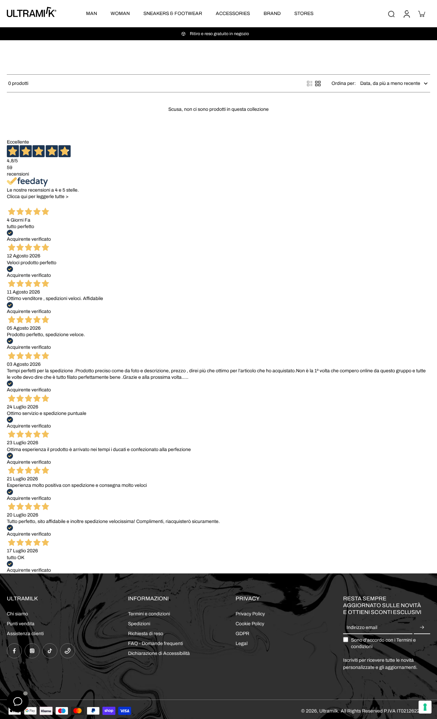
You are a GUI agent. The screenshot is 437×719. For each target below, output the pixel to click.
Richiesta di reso (145, 633)
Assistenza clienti (25, 633)
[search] (391, 13)
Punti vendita (20, 623)
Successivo (45, 203)
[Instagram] (32, 650)
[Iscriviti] (422, 627)
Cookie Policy (250, 623)
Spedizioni (139, 623)
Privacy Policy (250, 613)
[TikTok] (49, 650)
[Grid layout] (318, 83)
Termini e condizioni (149, 613)
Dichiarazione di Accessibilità (159, 653)
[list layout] (310, 83)
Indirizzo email (362, 627)
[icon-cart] (421, 13)
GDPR (242, 633)
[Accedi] (406, 13)
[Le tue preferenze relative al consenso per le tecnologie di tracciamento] (425, 707)
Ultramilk (328, 711)
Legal (242, 643)
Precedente (19, 203)
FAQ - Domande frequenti (155, 643)
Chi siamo (17, 613)
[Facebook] (14, 650)
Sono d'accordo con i (383, 643)
